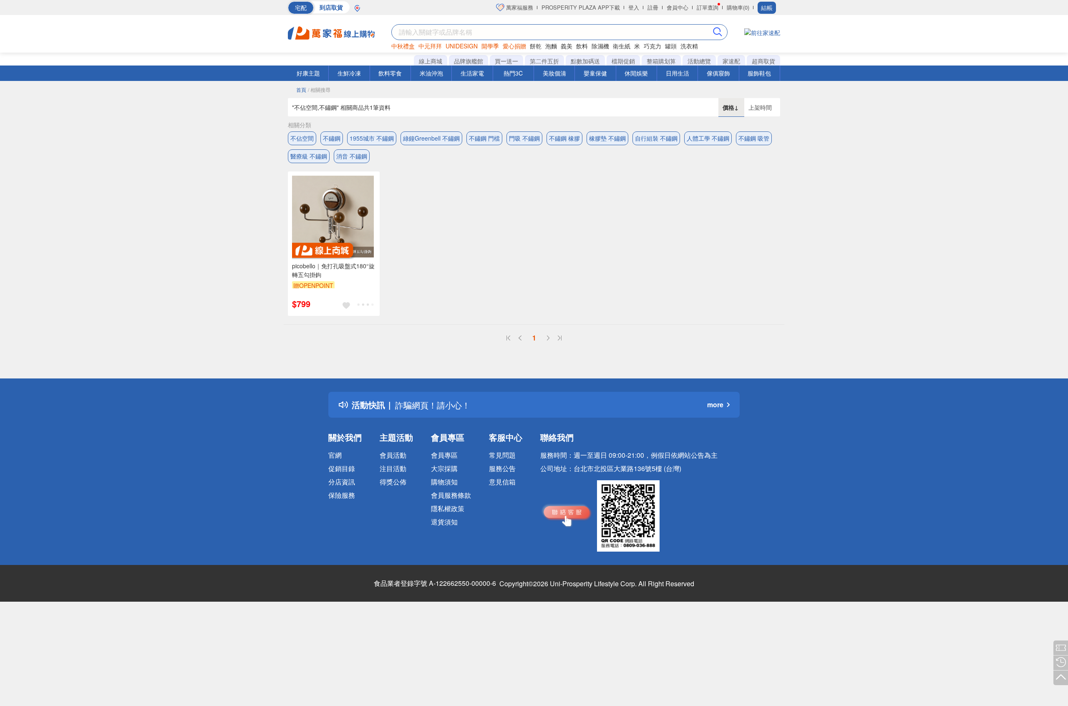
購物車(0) (738, 7)
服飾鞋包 (759, 73)
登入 (633, 7)
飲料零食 (390, 73)
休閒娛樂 (636, 73)
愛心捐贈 (514, 46)
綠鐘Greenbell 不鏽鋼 (431, 138)
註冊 (652, 7)
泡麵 (551, 46)
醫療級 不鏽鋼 (308, 156)
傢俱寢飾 (718, 73)
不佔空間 (302, 138)
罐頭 (671, 46)
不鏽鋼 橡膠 (564, 138)
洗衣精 (689, 46)
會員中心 (677, 7)
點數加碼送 (585, 61)
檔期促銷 (623, 61)
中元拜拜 (430, 46)
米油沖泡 (431, 73)
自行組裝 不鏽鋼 (656, 138)
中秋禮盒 (403, 46)
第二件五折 (544, 61)
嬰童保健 (595, 73)
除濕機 (600, 46)
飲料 (582, 46)
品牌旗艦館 (468, 61)
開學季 (490, 46)
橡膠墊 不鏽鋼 (607, 138)
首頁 (301, 89)
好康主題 (308, 73)
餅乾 (536, 46)
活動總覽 (699, 61)
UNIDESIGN (462, 46)
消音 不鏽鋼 (351, 156)
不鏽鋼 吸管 (753, 138)
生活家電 (472, 73)
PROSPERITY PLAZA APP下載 (581, 7)
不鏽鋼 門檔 (484, 138)
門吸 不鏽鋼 (524, 138)
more (715, 404)
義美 (566, 46)
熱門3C (513, 73)
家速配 (731, 61)
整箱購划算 (661, 61)
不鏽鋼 (331, 138)
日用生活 (677, 73)
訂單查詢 (707, 7)
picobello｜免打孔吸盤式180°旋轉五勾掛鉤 (333, 270)
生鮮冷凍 (349, 73)
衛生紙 (621, 46)
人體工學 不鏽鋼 (708, 138)
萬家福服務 (518, 7)
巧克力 (652, 46)
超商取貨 (763, 61)
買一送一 (506, 61)
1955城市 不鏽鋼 (372, 138)
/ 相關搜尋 (319, 89)
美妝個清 (554, 73)
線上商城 (430, 61)
